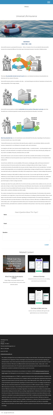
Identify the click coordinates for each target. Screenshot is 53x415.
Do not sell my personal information (41, 373)
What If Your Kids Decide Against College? (14, 277)
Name (5, 214)
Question (5, 232)
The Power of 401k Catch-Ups (39, 308)
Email (5, 223)
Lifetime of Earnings (39, 276)
